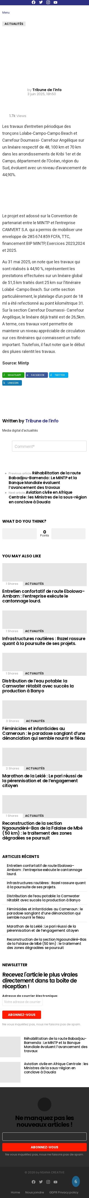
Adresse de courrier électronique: (30, 996)
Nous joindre (34, 1192)
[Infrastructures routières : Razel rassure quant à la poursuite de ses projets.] (44, 621)
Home (15, 1192)
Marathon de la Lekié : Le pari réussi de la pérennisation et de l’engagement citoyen (42, 781)
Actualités (34, 584)
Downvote (68, 533)
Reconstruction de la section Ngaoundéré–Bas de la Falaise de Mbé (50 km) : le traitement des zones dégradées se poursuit (42, 830)
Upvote (19, 533)
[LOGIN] (84, 10)
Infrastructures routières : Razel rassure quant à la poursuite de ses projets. (43, 641)
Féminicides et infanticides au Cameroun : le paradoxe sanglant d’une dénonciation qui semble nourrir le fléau (43, 733)
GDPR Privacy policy (63, 1192)
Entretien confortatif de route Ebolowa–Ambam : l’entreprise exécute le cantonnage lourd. (43, 596)
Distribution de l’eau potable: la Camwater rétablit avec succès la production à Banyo (38, 686)
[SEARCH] (73, 10)
